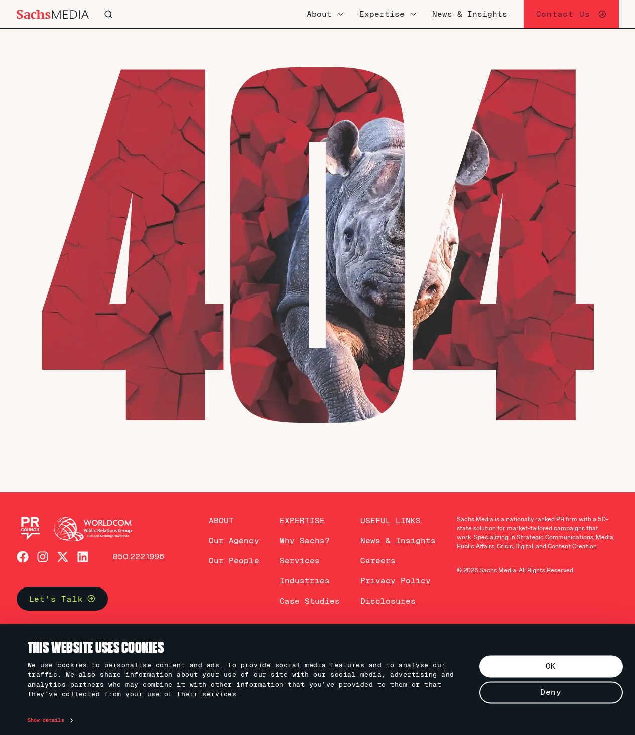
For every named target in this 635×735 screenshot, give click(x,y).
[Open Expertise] (413, 14)
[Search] (209, 14)
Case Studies (310, 601)
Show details (46, 720)
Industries (305, 580)
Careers (378, 560)
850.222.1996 (138, 556)
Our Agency (234, 540)
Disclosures (388, 601)
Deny (551, 692)
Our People (234, 560)
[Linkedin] (83, 557)
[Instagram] (43, 557)
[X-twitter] (63, 557)
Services (300, 560)
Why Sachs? (305, 540)
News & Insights (398, 540)
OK (551, 666)
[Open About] (340, 14)
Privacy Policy (395, 580)
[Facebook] (23, 557)
